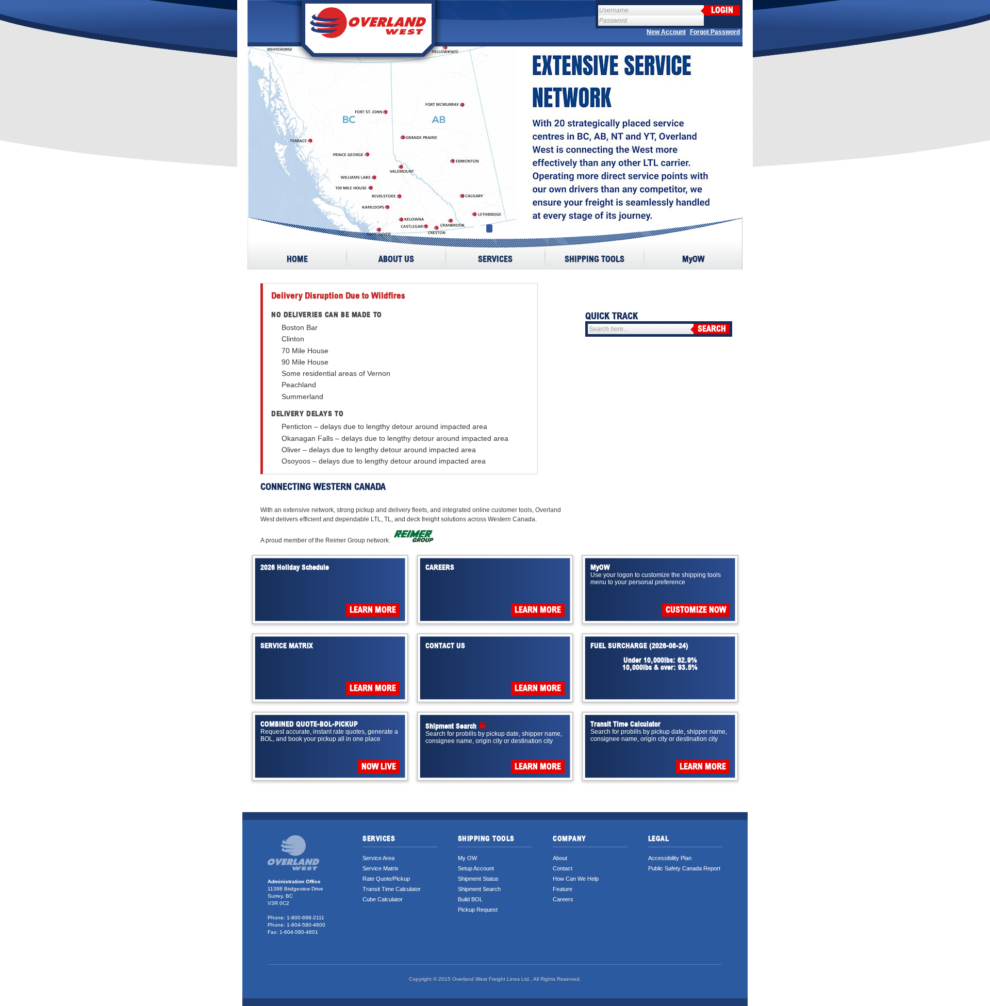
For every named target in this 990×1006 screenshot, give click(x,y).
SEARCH (712, 329)
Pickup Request (478, 909)
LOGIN (722, 10)
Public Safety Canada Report (684, 868)
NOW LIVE (378, 767)
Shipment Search (479, 889)
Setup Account (476, 868)
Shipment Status (478, 879)
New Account (666, 32)
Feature (562, 889)
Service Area (378, 858)
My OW (467, 858)
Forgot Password (715, 32)
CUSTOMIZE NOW (696, 610)
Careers (563, 899)
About (560, 858)
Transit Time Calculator (391, 889)
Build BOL (470, 899)
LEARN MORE (373, 610)
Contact (562, 868)
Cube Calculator (382, 899)
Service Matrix (380, 868)
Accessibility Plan (669, 858)
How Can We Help (576, 879)
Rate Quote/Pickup (386, 879)
